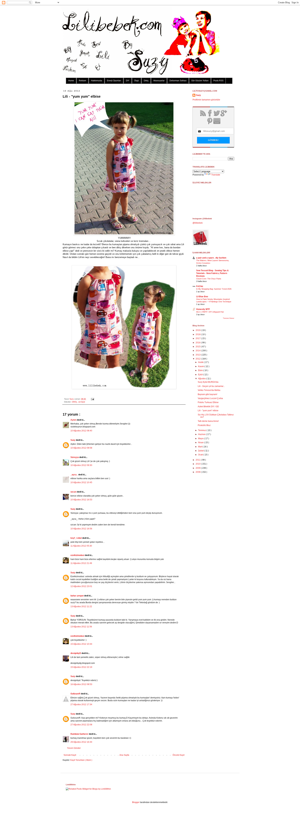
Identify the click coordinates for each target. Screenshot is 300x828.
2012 (198, 359)
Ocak (200, 454)
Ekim (200, 370)
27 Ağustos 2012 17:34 (81, 704)
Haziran (202, 434)
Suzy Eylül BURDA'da (208, 382)
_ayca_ (74, 474)
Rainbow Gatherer (79, 734)
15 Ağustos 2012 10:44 (81, 644)
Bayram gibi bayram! (207, 394)
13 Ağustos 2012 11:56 (81, 626)
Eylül (200, 374)
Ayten (73, 420)
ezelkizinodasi (77, 555)
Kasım (201, 366)
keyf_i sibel (76, 538)
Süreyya (74, 457)
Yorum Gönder (74, 748)
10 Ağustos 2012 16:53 (81, 499)
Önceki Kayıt (178, 755)
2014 (198, 350)
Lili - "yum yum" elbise (208, 410)
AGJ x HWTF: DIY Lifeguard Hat (210, 312)
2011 (198, 460)
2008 (198, 472)
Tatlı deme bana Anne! (208, 421)
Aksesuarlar (159, 80)
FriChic (199, 286)
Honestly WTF (203, 309)
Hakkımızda (96, 80)
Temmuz (202, 430)
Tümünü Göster (228, 318)
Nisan (201, 442)
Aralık (201, 362)
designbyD (76, 653)
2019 (198, 330)
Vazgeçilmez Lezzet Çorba (210, 398)
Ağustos (202, 378)
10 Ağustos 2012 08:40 (81, 430)
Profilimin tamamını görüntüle (206, 100)
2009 (198, 468)
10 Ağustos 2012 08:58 (81, 448)
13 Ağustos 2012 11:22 (81, 606)
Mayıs (201, 438)
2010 (198, 464)
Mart (200, 446)
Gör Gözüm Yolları (200, 80)
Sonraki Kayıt (70, 755)
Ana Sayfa (124, 755)
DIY (127, 80)
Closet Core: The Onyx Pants (208, 279)
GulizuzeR (75, 693)
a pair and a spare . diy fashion (211, 258)
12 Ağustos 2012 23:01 (81, 586)
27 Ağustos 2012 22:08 (81, 724)
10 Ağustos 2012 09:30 (81, 465)
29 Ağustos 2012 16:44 (81, 742)
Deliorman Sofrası (177, 80)
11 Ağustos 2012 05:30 (81, 546)
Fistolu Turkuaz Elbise (208, 402)
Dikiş (146, 80)
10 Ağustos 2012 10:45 (81, 482)
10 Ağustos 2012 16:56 (81, 528)
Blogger (136, 802)
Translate (215, 175)
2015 (198, 346)
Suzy (71, 399)
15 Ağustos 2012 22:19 (81, 667)
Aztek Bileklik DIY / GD (208, 406)
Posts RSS (218, 80)
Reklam (82, 80)
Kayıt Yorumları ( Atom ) (81, 760)
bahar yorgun (77, 596)
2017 (198, 338)
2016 (198, 342)
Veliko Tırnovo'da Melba (209, 390)
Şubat (201, 450)
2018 (198, 334)
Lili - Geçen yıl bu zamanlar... (211, 386)
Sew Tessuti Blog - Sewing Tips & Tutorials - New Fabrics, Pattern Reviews (212, 273)
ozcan (73, 492)
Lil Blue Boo (202, 296)
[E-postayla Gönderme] (92, 399)
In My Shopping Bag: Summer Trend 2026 (213, 289)
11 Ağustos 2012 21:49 (81, 563)
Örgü (136, 80)
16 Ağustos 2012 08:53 (81, 684)
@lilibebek (198, 223)
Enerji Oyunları (114, 80)
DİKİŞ (74, 402)
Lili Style (81, 402)
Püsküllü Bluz (204, 425)
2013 (198, 355)
